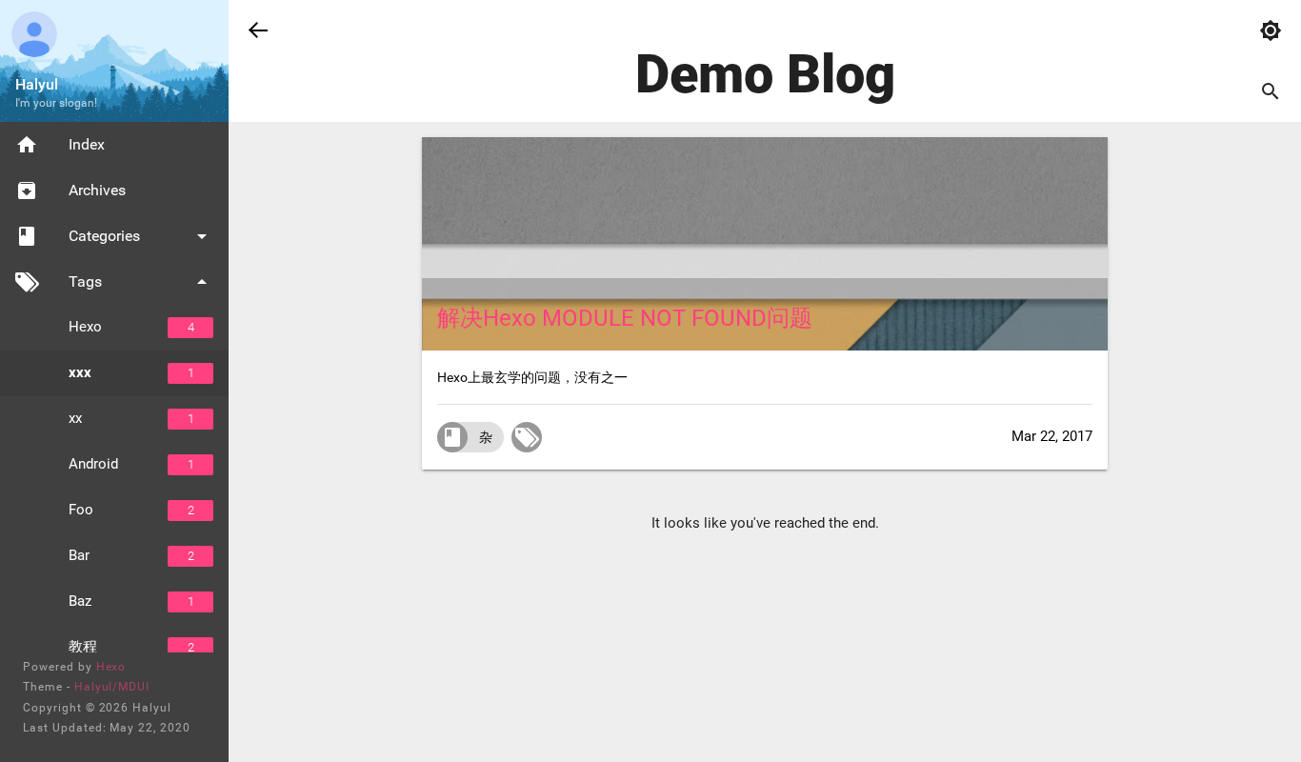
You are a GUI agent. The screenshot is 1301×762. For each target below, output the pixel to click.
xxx (131, 372)
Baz (131, 601)
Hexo (131, 326)
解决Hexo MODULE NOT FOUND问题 (624, 318)
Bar (131, 555)
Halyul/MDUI (112, 686)
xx (131, 418)
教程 (131, 646)
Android (131, 463)
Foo (131, 509)
